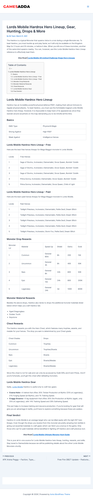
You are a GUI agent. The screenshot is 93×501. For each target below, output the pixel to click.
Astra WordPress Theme (60, 494)
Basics (15, 74)
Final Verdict (17, 91)
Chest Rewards (18, 86)
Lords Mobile (17, 387)
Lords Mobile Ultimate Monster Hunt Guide (51, 435)
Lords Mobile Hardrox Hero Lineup (22, 72)
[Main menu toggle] (88, 6)
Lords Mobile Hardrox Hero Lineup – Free (27, 77)
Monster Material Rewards (22, 84)
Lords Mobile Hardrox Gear (22, 89)
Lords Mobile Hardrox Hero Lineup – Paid (27, 79)
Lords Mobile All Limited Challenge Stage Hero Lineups (51, 58)
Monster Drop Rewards (21, 81)
